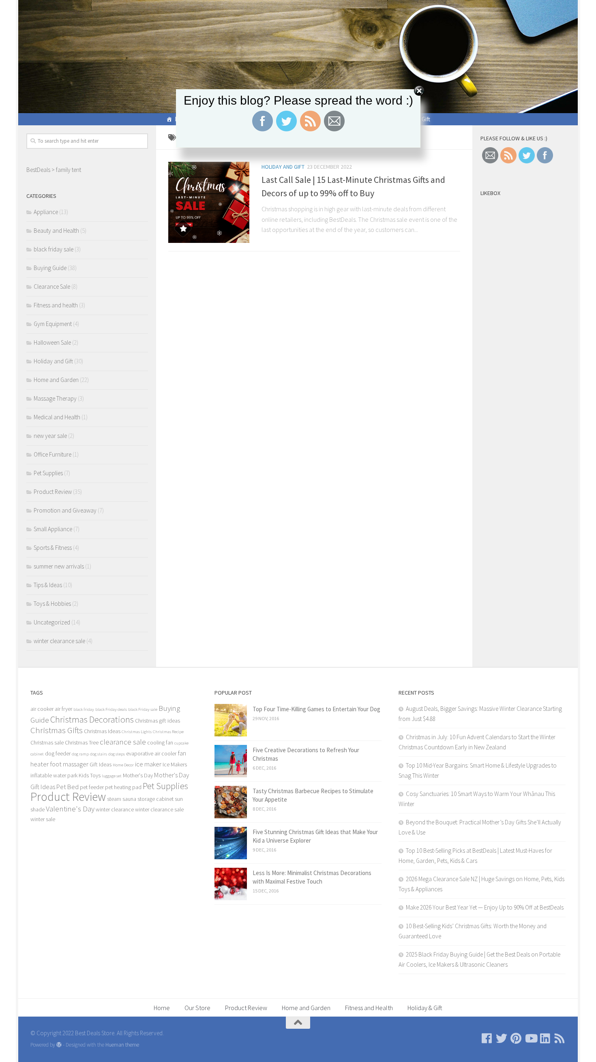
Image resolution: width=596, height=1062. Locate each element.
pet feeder (92, 787)
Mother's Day (138, 775)
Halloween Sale (52, 342)
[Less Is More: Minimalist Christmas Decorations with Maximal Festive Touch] (230, 884)
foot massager (69, 763)
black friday (83, 709)
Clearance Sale (52, 286)
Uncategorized (52, 622)
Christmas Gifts (56, 730)
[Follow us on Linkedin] (545, 1038)
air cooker (42, 708)
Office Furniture (52, 454)
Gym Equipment (53, 324)
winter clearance (115, 809)
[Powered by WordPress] (59, 1044)
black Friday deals (111, 709)
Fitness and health (56, 305)
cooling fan (160, 742)
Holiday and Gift (283, 166)
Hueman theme (122, 1044)
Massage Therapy (55, 398)
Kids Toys (90, 775)
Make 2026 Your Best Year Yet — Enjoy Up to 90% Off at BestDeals (485, 907)
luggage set (112, 776)
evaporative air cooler (151, 753)
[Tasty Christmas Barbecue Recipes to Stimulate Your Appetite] (230, 802)
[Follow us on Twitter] (501, 1038)
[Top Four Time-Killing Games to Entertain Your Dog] (230, 720)
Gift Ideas (100, 764)
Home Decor (123, 765)
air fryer (63, 708)
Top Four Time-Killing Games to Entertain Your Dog (316, 709)
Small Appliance (53, 529)
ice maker (148, 763)
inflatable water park (53, 775)
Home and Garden (56, 380)
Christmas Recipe (168, 731)
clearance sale (123, 742)
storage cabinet (155, 798)
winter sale (42, 819)
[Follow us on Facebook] (487, 1038)
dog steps (116, 754)
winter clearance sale (59, 641)
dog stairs (98, 754)
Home (162, 1008)
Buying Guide (50, 268)
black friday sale (53, 249)
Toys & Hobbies (52, 603)
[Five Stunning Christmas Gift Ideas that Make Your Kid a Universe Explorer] (230, 843)
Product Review (53, 492)
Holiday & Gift (424, 1008)
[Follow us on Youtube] (530, 1038)
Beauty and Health (56, 230)
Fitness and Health (369, 1008)
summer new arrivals (59, 566)
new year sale (50, 436)
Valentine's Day (70, 808)
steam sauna (121, 798)
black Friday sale (142, 709)
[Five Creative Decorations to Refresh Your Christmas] (230, 761)
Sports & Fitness (53, 547)
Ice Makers (175, 764)
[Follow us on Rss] (560, 1038)
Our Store (197, 1008)
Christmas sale (47, 742)
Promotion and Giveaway (65, 510)
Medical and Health (57, 417)
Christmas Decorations (92, 719)
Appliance (46, 212)
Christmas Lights (137, 731)
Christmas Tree (82, 742)
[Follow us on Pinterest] (516, 1038)
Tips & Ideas (48, 585)
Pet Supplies (48, 473)
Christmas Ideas (102, 731)
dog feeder (58, 753)
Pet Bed (67, 786)
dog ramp (80, 754)
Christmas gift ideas (157, 720)
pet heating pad (123, 787)
